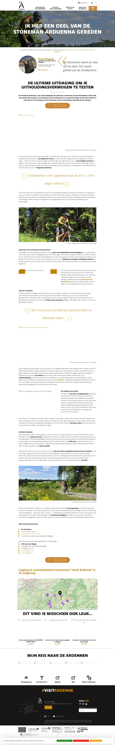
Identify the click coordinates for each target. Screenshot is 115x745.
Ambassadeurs (84, 2)
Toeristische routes (70, 8)
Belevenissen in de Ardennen (40, 8)
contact (48, 707)
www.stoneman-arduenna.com (31, 534)
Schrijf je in (88, 707)
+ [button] (19, 581)
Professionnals (60, 716)
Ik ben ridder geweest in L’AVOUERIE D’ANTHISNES (31, 641)
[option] (38, 270)
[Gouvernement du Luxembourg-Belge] (29, 734)
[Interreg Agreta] (34, 729)
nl (96, 2)
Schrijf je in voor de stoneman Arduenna (59, 559)
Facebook (80, 704)
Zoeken (92, 3)
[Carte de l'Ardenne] (30, 709)
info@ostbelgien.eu (27, 551)
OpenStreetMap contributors (91, 609)
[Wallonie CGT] (82, 729)
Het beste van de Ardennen (55, 8)
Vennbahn (60, 380)
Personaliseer (95, 740)
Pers (49, 716)
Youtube (86, 704)
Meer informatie (54, 723)
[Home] (21, 5)
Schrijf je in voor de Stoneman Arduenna (59, 105)
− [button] (19, 583)
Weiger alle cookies (81, 740)
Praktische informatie (82, 8)
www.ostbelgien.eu (27, 553)
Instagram (83, 704)
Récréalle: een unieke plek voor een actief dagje (84, 641)
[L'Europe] (22, 729)
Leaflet (80, 609)
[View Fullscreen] (19, 586)
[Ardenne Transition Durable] (70, 729)
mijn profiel (44, 70)
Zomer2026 (93, 8)
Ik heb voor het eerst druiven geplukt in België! (57, 641)
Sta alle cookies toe (64, 740)
